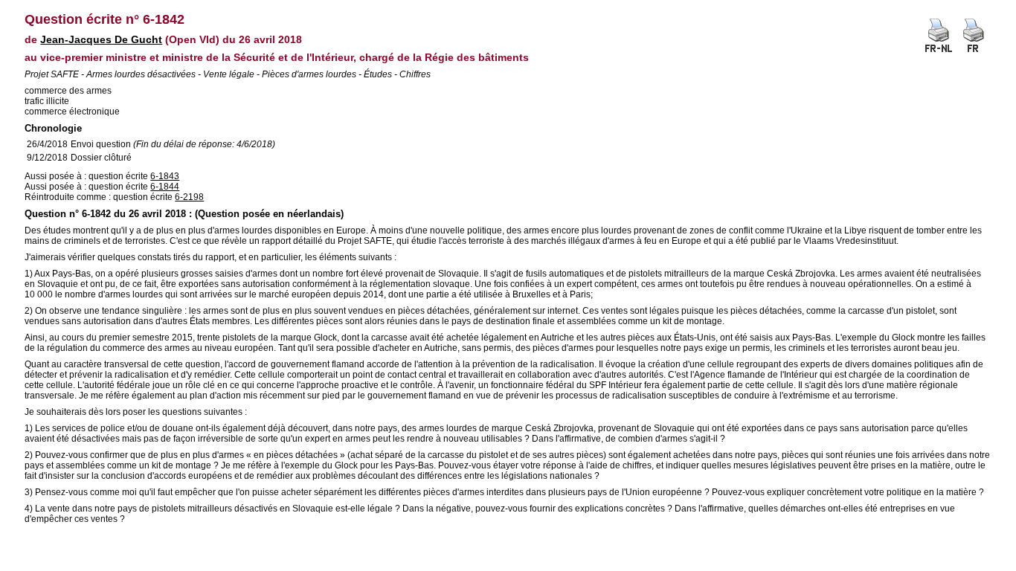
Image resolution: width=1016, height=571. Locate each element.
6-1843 (164, 176)
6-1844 (164, 186)
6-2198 (189, 197)
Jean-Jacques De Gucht (101, 39)
